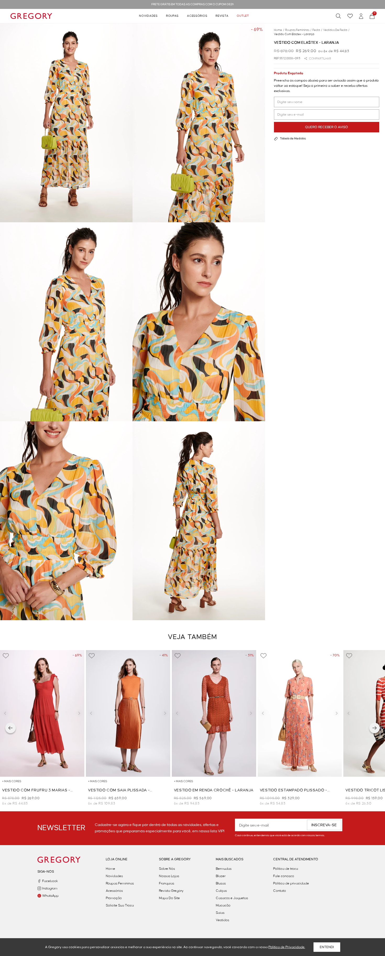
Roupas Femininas (120, 883)
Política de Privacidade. (286, 947)
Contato (279, 891)
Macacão (223, 905)
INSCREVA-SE (324, 825)
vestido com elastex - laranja (294, 34)
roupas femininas (298, 30)
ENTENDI (327, 947)
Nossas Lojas (169, 876)
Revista (222, 16)
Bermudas (224, 869)
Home (110, 869)
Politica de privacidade (291, 883)
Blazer (221, 876)
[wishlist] (350, 16)
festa (317, 30)
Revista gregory (171, 891)
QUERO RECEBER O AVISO (326, 127)
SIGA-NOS (45, 871)
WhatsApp (50, 896)
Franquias (166, 883)
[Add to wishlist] (6, 656)
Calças (221, 891)
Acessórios (197, 16)
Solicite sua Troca (120, 905)
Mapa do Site (169, 898)
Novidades (148, 16)
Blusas (221, 883)
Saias (220, 913)
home (279, 30)
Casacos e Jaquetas (232, 898)
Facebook (50, 881)
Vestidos (222, 920)
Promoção (114, 898)
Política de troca (285, 869)
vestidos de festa (336, 30)
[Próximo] (374, 728)
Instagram (49, 888)
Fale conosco (283, 876)
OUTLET (243, 16)
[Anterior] (10, 728)
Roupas (172, 16)
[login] (361, 16)
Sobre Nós (167, 869)
